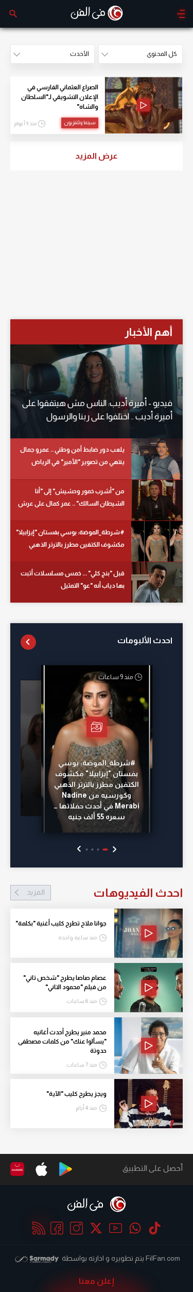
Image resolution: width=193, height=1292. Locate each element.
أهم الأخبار (148, 332)
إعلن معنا (96, 1281)
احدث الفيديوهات (105, 892)
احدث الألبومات (144, 640)
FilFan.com (163, 1258)
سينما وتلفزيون (80, 122)
